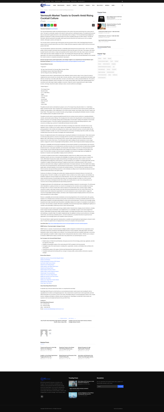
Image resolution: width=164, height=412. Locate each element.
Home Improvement (102, 74)
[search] (122, 5)
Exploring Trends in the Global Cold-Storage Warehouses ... (66, 348)
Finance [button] (88, 5)
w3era (79, 395)
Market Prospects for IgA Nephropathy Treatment (84, 348)
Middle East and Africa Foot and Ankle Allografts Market (52, 258)
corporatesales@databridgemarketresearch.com (53, 308)
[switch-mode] (123, 1)
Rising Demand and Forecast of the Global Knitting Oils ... (67, 356)
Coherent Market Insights (103, 61)
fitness (99, 64)
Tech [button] (93, 5)
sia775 (50, 330)
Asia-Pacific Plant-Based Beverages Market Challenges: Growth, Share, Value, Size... (54, 321)
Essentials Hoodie (110, 72)
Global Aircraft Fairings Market (46, 268)
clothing (116, 61)
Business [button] (81, 5)
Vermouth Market (53, 28)
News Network (58, 1)
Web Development (101, 77)
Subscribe (120, 386)
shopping (113, 64)
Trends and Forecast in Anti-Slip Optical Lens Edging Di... (48, 348)
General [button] (107, 5)
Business (46, 9)
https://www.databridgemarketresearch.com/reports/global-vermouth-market (68, 61)
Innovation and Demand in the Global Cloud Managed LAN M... (86, 356)
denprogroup (80, 384)
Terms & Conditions (118, 408)
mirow (108, 26)
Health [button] (68, 5)
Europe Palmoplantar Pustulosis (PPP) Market (50, 261)
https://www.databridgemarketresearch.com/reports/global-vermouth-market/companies (68, 223)
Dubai (109, 74)
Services (108, 69)
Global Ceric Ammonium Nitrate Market (48, 274)
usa (113, 66)
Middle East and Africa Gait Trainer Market (49, 276)
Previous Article (63, 318)
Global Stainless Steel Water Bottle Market (49, 266)
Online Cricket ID (106, 64)
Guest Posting (73, 1)
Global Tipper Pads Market (46, 283)
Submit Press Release (66, 1)
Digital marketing (101, 72)
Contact (41, 1)
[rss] (41, 396)
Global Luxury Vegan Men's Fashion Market (49, 279)
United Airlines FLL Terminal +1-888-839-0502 (108, 35)
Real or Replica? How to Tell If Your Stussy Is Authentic (114, 17)
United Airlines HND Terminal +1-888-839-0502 (108, 31)
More (113, 5)
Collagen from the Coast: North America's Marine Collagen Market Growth (80, 321)
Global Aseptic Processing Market (47, 273)
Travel (111, 61)
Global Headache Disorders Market (47, 269)
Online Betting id (101, 69)
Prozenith (114, 69)
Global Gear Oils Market (45, 278)
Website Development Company (104, 66)
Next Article (71, 318)
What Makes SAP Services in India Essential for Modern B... (86, 382)
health (104, 58)
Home (54, 5)
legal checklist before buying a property (107, 40)
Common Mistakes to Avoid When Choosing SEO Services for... (86, 393)
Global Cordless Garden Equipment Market (49, 271)
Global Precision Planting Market (47, 264)
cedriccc (99, 41)
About (52, 1)
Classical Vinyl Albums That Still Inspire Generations (114, 25)
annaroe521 (100, 33)
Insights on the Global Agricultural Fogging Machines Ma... (48, 356)
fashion (99, 58)
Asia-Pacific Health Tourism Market (47, 263)
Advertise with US (81, 1)
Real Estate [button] (100, 5)
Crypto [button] (74, 5)
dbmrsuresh (42, 350)
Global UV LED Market (45, 259)
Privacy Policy (47, 1)
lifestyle (109, 58)
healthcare (115, 74)
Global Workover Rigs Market (46, 281)
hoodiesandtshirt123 (110, 19)
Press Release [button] (60, 5)
